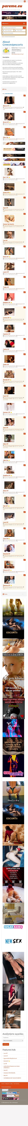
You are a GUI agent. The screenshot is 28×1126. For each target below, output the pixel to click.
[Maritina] (13, 834)
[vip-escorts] (13, 627)
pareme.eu (5, 23)
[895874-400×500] (13, 997)
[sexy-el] (13, 892)
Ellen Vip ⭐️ (6, 137)
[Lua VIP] (9, 234)
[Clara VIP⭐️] (9, 532)
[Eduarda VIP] (9, 548)
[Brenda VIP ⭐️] (9, 374)
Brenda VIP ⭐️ (7, 379)
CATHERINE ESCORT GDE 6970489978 (12, 1078)
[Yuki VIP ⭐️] (9, 500)
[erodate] (13, 745)
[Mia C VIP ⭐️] (9, 171)
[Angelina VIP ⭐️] (9, 469)
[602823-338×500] (13, 967)
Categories (7, 1083)
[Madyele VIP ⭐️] (9, 296)
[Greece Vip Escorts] (9, 218)
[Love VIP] (9, 516)
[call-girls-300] (13, 668)
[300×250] (13, 607)
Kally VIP (5, 444)
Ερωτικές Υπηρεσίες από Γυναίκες (17, 107)
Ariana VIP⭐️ (7, 192)
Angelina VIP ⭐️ (7, 475)
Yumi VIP (5, 427)
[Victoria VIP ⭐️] (9, 564)
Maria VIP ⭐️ (6, 256)
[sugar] (13, 927)
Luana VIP (6, 272)
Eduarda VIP (6, 553)
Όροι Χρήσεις (16, 1083)
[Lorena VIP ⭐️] (9, 312)
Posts (5, 594)
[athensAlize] (13, 791)
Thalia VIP (6, 287)
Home (2, 1083)
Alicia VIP (5, 490)
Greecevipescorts (6, 108)
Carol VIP (5, 396)
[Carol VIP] (9, 390)
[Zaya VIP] (9, 202)
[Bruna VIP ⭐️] (9, 116)
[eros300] (13, 766)
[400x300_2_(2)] (13, 875)
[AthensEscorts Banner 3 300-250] (13, 689)
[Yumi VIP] (9, 421)
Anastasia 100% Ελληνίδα (9, 1072)
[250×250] (12, 1019)
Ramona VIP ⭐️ (7, 585)
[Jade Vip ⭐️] (9, 454)
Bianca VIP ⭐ (7, 105)
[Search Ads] (24, 28)
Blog (12, 1083)
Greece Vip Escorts (7, 107)
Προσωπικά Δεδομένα (6, 1086)
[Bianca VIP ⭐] (9, 100)
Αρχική (3, 36)
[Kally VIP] (9, 438)
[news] (13, 941)
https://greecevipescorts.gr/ (17, 54)
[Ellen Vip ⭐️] (9, 131)
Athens (11, 398)
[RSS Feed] (25, 1)
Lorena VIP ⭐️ (7, 317)
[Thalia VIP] (9, 281)
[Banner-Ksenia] (13, 856)
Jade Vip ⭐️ (6, 460)
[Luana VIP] (9, 266)
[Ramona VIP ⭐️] (9, 579)
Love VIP (5, 522)
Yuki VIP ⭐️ (6, 506)
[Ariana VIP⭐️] (9, 186)
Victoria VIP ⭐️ (7, 570)
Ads (5, 89)
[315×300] (14, 708)
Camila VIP (6, 349)
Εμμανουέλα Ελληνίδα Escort (10, 1058)
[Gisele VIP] (9, 358)
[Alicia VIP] (9, 485)
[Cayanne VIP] (9, 328)
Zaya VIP (5, 207)
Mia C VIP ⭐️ (6, 177)
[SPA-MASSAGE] (13, 913)
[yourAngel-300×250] (13, 728)
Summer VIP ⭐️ (7, 412)
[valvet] (13, 647)
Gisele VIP (6, 364)
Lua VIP (5, 240)
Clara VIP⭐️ (6, 538)
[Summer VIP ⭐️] (9, 406)
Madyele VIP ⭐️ (7, 302)
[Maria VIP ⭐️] (9, 251)
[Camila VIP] (9, 343)
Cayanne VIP (6, 334)
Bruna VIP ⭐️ (7, 122)
